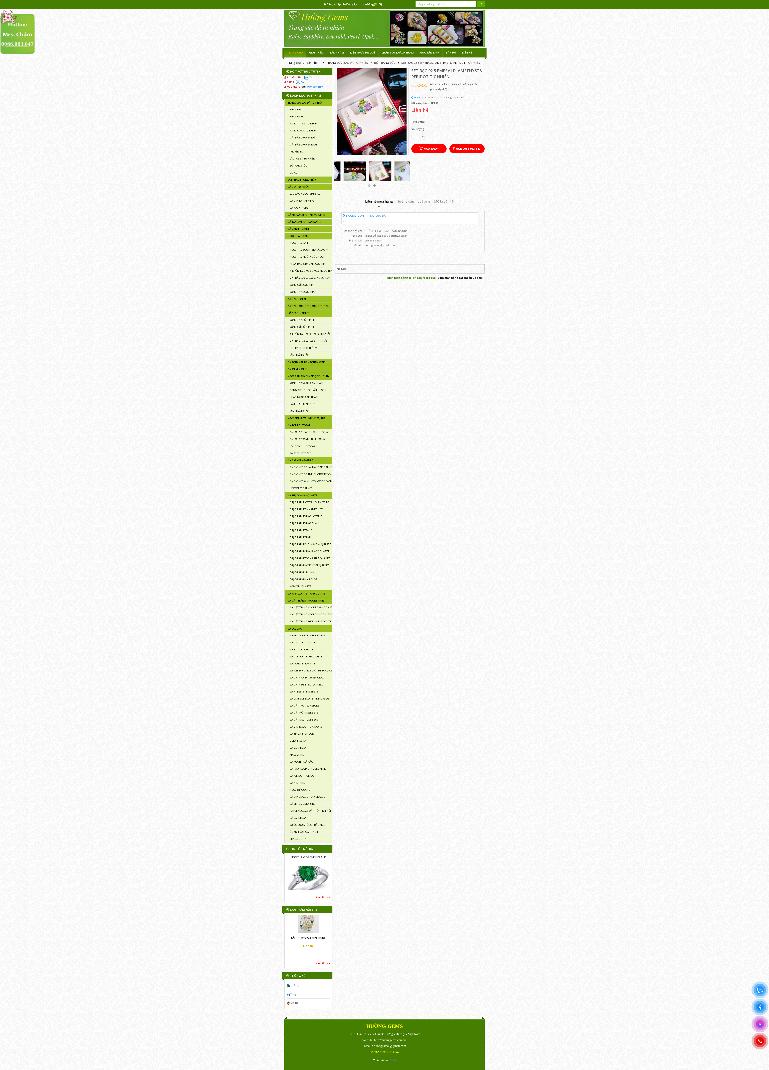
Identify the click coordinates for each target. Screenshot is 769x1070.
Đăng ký (351, 4)
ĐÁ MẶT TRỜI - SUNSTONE (304, 705)
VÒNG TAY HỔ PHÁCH (302, 320)
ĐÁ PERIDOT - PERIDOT (303, 775)
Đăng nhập (333, 4)
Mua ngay (431, 148)
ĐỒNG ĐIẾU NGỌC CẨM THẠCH (308, 390)
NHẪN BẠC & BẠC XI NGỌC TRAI (308, 263)
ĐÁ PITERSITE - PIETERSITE (304, 691)
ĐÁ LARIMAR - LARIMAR (303, 642)
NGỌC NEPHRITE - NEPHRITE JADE (306, 418)
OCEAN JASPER (298, 740)
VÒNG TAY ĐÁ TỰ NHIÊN (304, 123)
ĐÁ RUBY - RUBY (299, 207)
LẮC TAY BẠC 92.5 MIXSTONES (308, 945)
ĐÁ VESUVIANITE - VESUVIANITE (307, 635)
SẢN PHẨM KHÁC (299, 355)
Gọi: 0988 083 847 (468, 148)
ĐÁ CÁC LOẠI (295, 628)
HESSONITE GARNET (301, 488)
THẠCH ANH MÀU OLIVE (303, 579)
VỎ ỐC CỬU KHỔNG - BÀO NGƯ (308, 825)
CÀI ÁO (294, 172)
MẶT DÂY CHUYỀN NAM (303, 144)
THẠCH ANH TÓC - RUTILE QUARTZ (310, 558)
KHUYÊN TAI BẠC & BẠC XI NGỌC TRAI (311, 271)
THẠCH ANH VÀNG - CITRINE (306, 516)
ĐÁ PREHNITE (297, 782)
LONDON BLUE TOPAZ (303, 446)
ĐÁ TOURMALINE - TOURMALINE (308, 768)
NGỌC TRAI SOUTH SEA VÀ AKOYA (309, 249)
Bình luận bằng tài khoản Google (460, 278)
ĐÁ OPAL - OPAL (297, 299)
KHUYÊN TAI (296, 151)
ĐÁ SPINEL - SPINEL (298, 229)
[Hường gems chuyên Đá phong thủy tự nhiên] (384, 28)
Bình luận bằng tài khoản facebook (411, 278)
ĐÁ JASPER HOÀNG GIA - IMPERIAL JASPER (311, 670)
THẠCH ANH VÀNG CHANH (305, 523)
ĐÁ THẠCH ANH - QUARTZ (302, 495)
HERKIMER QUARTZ (300, 586)
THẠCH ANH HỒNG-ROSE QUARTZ (309, 565)
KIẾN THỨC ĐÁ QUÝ (362, 52)
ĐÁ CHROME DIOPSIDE (302, 804)
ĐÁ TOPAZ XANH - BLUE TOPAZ (308, 439)
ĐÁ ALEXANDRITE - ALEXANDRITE (306, 215)
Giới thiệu (316, 52)
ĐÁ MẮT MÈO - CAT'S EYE (304, 719)
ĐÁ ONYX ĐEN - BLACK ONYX (306, 684)
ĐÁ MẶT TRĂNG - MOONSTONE (306, 600)
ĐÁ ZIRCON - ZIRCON (302, 733)
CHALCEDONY (298, 839)
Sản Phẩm (313, 63)
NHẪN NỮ (295, 109)
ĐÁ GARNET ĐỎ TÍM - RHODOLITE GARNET (311, 474)
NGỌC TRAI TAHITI (300, 242)
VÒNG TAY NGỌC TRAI (302, 292)
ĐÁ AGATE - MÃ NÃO (301, 761)
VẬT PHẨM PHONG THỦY (302, 180)
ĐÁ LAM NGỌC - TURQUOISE (306, 726)
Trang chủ (294, 63)
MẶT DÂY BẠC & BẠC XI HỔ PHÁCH (309, 341)
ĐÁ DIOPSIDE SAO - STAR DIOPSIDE (309, 698)
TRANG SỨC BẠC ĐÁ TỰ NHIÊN (347, 63)
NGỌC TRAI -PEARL (298, 236)
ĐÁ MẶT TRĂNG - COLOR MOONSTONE (311, 614)
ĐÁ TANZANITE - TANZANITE (304, 222)
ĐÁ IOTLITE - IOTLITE (301, 649)
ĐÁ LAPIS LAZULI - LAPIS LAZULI (307, 796)
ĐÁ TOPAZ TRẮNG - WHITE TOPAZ (309, 432)
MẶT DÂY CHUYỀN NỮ (302, 137)
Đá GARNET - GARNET (300, 460)
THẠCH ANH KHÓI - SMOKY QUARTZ (310, 544)
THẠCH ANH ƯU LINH (302, 572)
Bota (392, 1060)
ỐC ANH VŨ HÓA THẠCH (304, 832)
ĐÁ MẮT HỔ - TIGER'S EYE (304, 712)
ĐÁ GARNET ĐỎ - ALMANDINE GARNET (311, 467)
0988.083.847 (314, 87)
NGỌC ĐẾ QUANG (300, 789)
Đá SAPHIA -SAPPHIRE (302, 200)
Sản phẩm (337, 52)
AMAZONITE (297, 754)
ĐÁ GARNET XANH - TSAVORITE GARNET (311, 481)
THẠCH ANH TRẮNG (301, 530)
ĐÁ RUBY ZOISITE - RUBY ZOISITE (306, 593)
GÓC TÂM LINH (429, 52)
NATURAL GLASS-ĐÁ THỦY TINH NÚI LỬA (311, 811)
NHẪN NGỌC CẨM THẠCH (304, 397)
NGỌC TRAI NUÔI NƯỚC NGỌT (307, 256)
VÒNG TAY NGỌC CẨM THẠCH (307, 383)
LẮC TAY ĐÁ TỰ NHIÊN (302, 158)
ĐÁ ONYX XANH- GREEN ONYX (307, 677)
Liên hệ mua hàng (379, 201)
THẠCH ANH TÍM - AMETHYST (306, 509)
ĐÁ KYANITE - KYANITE (302, 663)
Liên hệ (467, 52)
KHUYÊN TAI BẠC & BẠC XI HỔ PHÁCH (311, 334)
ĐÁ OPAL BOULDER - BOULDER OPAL (309, 306)
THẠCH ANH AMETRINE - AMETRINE (309, 502)
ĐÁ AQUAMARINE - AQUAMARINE (306, 362)
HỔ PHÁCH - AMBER (298, 313)
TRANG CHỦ (295, 52)
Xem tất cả (322, 897)
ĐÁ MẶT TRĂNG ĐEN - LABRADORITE (310, 621)
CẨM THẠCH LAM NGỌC (303, 404)
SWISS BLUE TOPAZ (300, 453)
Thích (416, 97)
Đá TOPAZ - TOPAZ (299, 425)
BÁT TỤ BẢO (308, 888)
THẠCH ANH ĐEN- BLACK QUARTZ (309, 551)
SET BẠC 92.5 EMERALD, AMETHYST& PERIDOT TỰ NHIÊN (440, 63)
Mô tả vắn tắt (444, 201)
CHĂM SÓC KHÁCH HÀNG (397, 52)
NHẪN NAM (296, 116)
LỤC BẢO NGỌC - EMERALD (305, 193)
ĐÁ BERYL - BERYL (297, 369)
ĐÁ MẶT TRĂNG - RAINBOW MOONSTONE (311, 607)
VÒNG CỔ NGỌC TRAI (302, 285)
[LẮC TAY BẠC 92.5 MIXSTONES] (308, 929)
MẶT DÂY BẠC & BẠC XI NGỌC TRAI (310, 278)
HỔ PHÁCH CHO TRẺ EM (303, 348)
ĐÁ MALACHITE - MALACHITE (306, 656)
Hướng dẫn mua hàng (413, 201)
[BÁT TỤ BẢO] (308, 869)
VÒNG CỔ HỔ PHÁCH (302, 327)
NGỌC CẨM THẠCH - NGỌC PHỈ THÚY (308, 376)
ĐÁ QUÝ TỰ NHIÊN (298, 187)
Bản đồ (451, 52)
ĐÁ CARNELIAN (298, 747)
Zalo (311, 77)
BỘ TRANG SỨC (384, 63)
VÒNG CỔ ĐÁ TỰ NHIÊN (303, 130)
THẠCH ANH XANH (300, 537)
